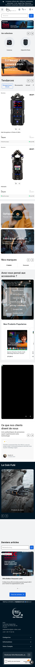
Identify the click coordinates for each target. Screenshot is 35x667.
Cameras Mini (18, 298)
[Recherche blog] (32, 547)
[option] (17, 392)
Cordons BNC (18, 309)
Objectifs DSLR (17, 290)
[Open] (2, 9)
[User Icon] (19, 9)
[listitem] (17, 343)
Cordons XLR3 (18, 313)
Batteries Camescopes (18, 305)
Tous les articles (16, 594)
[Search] (31, 16)
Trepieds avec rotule (18, 302)
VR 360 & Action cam (18, 294)
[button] (3, 343)
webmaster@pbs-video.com (12, 629)
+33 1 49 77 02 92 (8, 632)
